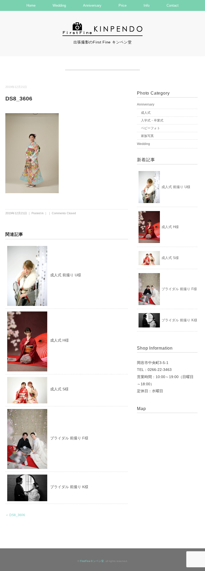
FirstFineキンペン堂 (92, 561)
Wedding (59, 5)
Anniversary (92, 5)
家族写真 (147, 136)
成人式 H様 (59, 340)
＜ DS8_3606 (15, 515)
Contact (173, 5)
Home (31, 5)
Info (146, 5)
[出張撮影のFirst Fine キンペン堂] (102, 25)
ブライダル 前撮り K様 (69, 487)
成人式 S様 (59, 389)
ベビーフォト (150, 128)
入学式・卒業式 (152, 120)
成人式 (146, 113)
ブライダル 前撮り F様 (69, 438)
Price (123, 5)
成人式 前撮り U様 (65, 275)
